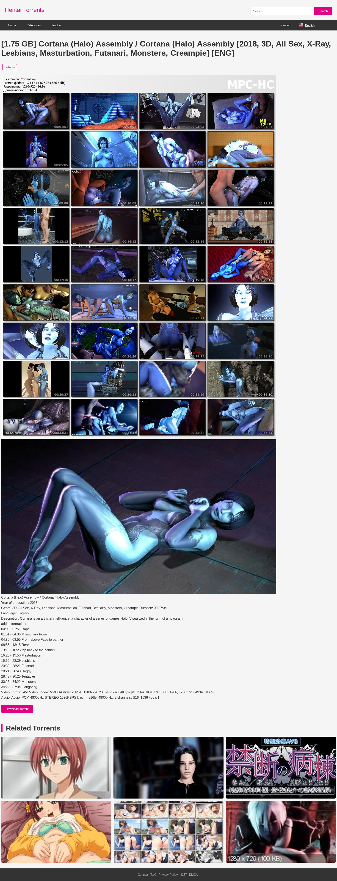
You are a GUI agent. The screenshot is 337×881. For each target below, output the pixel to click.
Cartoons (10, 67)
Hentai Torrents (24, 10)
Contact (143, 874)
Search (323, 11)
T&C (153, 874)
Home (12, 25)
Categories (34, 25)
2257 (183, 874)
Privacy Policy (168, 874)
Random (285, 25)
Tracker (56, 25)
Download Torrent (17, 709)
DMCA (193, 874)
